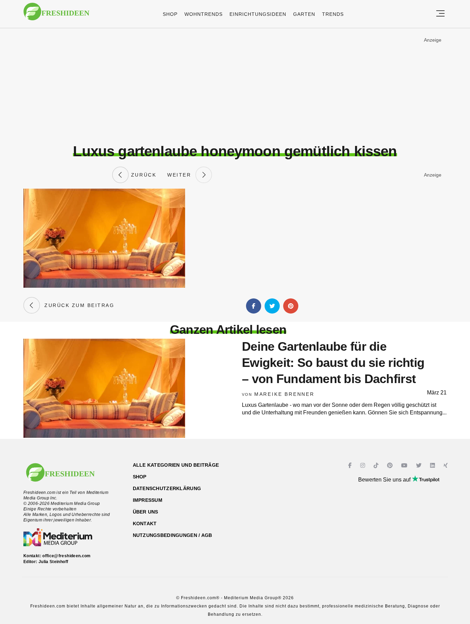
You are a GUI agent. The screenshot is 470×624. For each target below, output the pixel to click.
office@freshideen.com (66, 555)
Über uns (145, 512)
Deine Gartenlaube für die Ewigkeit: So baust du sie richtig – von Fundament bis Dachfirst (333, 362)
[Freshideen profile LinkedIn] (433, 465)
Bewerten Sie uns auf (385, 480)
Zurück (142, 175)
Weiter (181, 175)
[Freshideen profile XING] (446, 465)
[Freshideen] (56, 15)
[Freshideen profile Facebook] (350, 465)
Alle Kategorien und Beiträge (176, 465)
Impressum (148, 500)
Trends (333, 14)
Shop (170, 14)
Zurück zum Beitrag (77, 305)
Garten (304, 14)
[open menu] (440, 14)
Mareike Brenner (284, 394)
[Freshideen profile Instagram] (363, 465)
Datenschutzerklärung (167, 488)
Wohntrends (203, 14)
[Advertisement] (235, 86)
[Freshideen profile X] (419, 465)
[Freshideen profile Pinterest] (390, 465)
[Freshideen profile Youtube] (405, 465)
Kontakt (145, 523)
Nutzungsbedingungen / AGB (172, 535)
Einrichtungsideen (257, 14)
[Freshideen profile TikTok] (377, 465)
